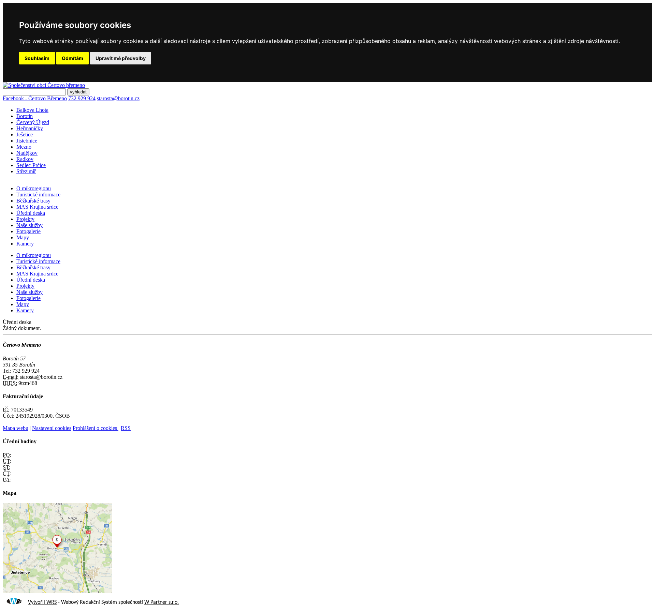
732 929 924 (82, 98)
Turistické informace (38, 194)
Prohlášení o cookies (95, 428)
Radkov (24, 159)
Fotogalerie (28, 231)
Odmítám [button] (72, 58)
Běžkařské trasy (33, 201)
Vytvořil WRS (42, 602)
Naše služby (29, 225)
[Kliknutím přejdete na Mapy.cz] (57, 591)
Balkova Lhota (32, 110)
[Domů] (44, 85)
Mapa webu (15, 428)
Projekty (25, 219)
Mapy (22, 237)
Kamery (25, 243)
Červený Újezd (32, 122)
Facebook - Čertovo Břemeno (35, 98)
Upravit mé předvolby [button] (121, 58)
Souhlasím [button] (37, 58)
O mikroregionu (33, 188)
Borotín (24, 116)
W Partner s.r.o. (161, 602)
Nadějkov (27, 153)
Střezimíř (26, 171)
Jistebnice (26, 141)
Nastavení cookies (51, 428)
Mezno (23, 147)
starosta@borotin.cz (118, 98)
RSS (126, 428)
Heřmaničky (29, 128)
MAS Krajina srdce (37, 207)
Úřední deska (30, 213)
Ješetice (24, 134)
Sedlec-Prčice (31, 165)
